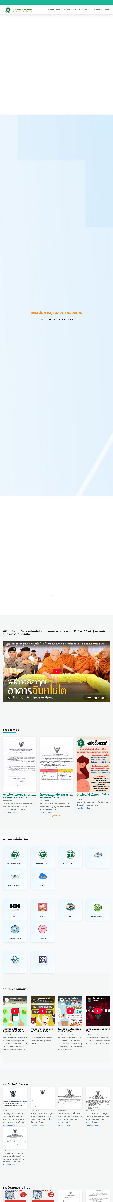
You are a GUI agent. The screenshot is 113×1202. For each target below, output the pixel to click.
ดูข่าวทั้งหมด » (56, 816)
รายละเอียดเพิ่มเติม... (10, 812)
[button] (51, 9)
